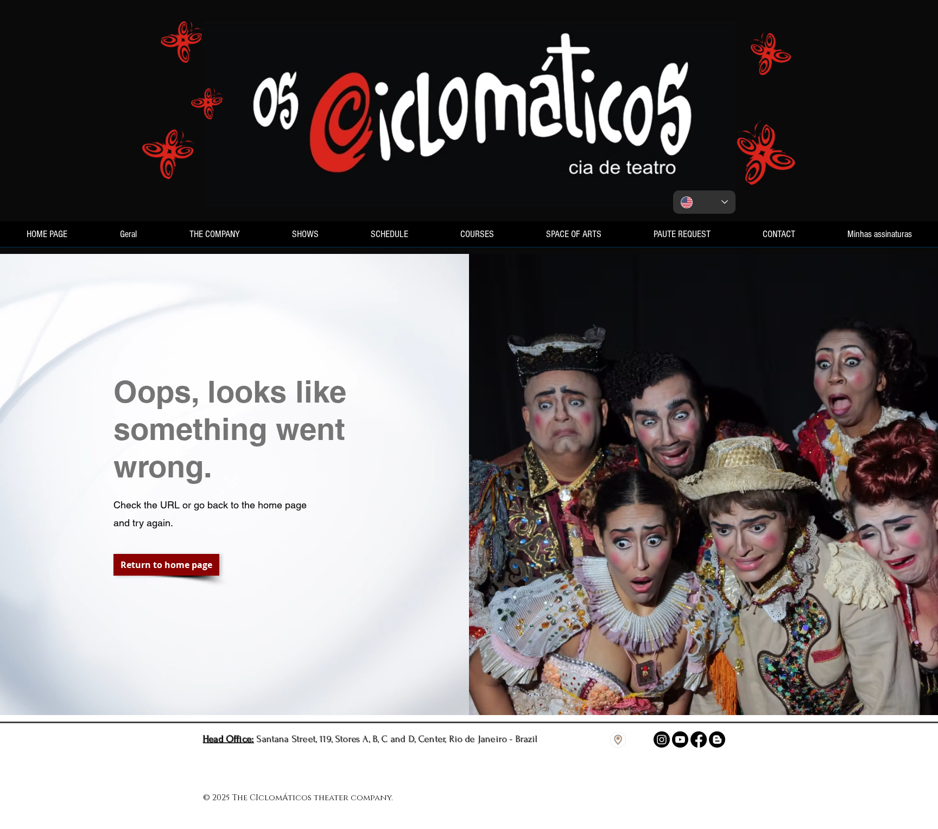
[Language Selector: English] (704, 202)
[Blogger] (717, 739)
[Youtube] (680, 739)
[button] (166, 565)
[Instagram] (662, 739)
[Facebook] (698, 739)
